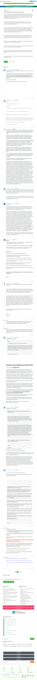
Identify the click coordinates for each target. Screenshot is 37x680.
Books (15, 3)
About (3, 674)
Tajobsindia (7, 100)
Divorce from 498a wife (24, 591)
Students (27, 646)
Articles (4, 667)
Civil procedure (5, 591)
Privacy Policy (4, 675)
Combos (11, 3)
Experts (12, 669)
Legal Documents (5, 646)
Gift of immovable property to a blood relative (10, 595)
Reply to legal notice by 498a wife (26, 597)
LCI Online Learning (29, 672)
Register (34, 1)
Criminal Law (19, 644)
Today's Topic (19, 655)
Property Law (19, 646)
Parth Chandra (8, 239)
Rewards (28, 667)
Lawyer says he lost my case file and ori (11, 619)
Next (21, 571)
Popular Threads (19, 656)
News (11, 667)
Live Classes (6, 3)
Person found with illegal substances (9, 588)
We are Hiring (6, 674)
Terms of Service (14, 674)
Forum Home (19, 652)
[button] (32, 10)
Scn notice (5, 598)
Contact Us (8, 675)
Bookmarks (20, 672)
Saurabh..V (7, 283)
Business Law (5, 644)
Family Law (23, 644)
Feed (11, 670)
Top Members (13, 672)
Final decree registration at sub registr (11, 630)
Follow (10, 61)
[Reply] (32, 98)
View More (4, 603)
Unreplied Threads (18, 608)
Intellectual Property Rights (13, 646)
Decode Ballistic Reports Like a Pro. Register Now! (18, 5)
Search (32, 638)
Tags (27, 669)
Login (31, 1)
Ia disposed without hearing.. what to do (9, 590)
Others (30, 646)
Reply (6, 61)
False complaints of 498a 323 (25, 600)
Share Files (20, 670)
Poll (19, 669)
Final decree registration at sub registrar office (10, 592)
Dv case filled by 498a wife (25, 594)
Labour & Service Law (29, 644)
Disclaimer (18, 674)
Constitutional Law (14, 644)
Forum (4, 669)
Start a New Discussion (18, 606)
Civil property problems (7, 599)
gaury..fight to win (8, 69)
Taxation (23, 646)
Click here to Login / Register (8, 581)
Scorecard (20, 667)
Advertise (10, 674)
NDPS (23, 3)
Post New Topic (19, 658)
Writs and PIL (19, 3)
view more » (32, 636)
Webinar (28, 670)
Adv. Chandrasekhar (8, 203)
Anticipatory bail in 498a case (25, 595)
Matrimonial (27, 3)
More (31, 3)
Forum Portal (19, 653)
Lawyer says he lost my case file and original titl (10, 597)
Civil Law (9, 644)
